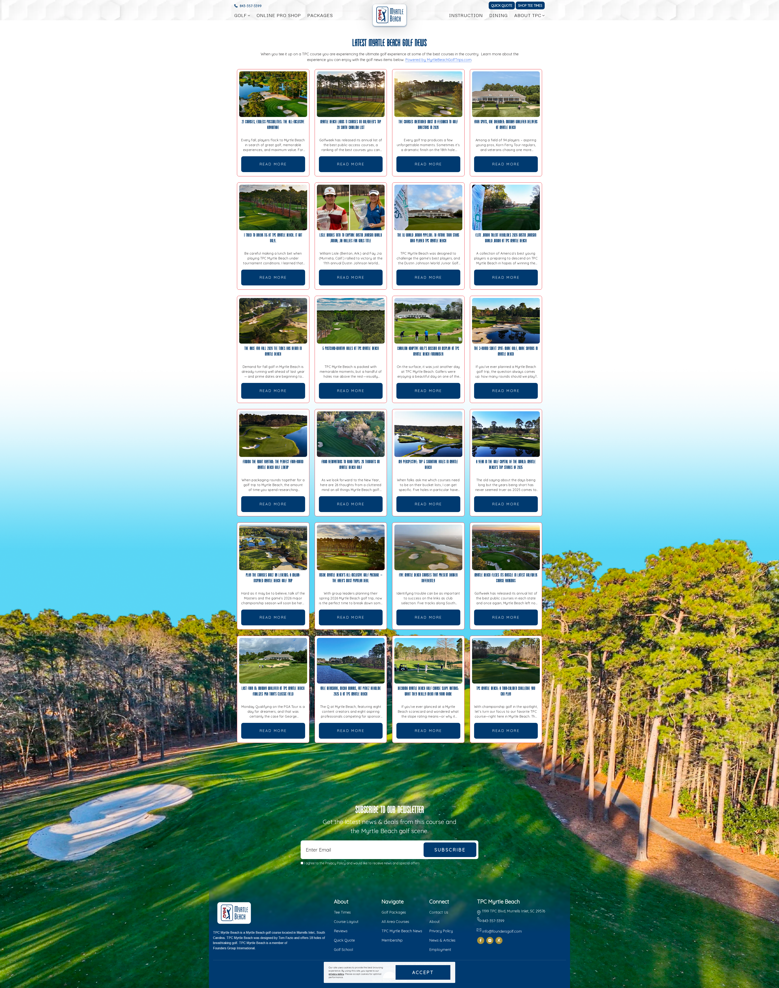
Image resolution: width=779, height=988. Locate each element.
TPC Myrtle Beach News (402, 931)
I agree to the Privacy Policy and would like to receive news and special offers (362, 863)
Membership (392, 940)
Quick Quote (501, 5)
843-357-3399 (251, 6)
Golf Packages (394, 912)
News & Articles (442, 940)
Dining (498, 15)
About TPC (527, 15)
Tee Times (342, 912)
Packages (320, 15)
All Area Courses (395, 921)
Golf (240, 15)
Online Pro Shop (279, 15)
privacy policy (336, 973)
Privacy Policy (441, 931)
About (434, 921)
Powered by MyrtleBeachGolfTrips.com (438, 59)
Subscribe (450, 850)
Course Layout (346, 921)
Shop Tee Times (530, 5)
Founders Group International (234, 948)
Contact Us (438, 912)
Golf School (343, 949)
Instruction (466, 15)
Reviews (341, 931)
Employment (440, 949)
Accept (423, 972)
